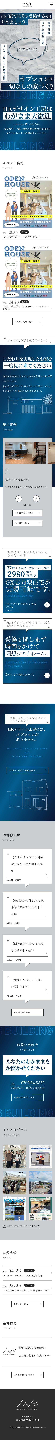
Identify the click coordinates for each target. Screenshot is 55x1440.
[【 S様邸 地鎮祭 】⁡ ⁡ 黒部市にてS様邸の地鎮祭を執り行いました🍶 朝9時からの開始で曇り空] (14, 1156)
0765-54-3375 (32, 1082)
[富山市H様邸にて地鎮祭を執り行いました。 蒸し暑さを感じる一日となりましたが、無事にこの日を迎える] (14, 1182)
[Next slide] (36, 498)
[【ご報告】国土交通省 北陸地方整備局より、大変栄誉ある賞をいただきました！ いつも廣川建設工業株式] (40, 1156)
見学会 (24, 232)
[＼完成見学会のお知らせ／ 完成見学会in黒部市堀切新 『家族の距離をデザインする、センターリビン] (40, 1208)
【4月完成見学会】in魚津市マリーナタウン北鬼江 (26, 307)
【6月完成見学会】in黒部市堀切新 (21, 236)
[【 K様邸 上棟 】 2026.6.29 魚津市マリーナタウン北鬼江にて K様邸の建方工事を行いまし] (40, 1182)
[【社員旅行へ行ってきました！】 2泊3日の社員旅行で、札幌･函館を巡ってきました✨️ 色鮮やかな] (14, 1208)
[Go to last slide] (18, 498)
